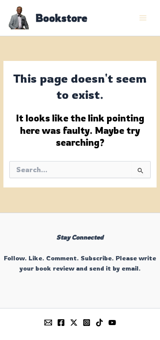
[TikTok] (99, 322)
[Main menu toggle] (142, 17)
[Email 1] (48, 322)
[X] (74, 322)
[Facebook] (61, 322)
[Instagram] (86, 322)
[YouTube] (112, 322)
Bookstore (61, 18)
